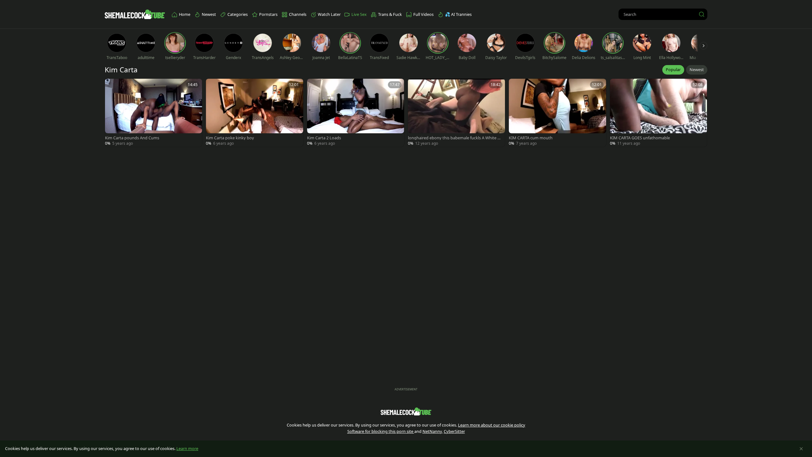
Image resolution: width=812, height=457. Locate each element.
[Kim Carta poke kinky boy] (254, 113)
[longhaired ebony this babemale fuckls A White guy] (456, 113)
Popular (673, 69)
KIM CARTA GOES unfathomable (640, 138)
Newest (697, 69)
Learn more (187, 448)
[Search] (701, 14)
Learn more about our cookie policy (491, 425)
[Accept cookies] (801, 448)
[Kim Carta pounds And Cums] (153, 113)
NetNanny (432, 431)
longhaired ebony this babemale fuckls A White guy (455, 138)
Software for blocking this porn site (380, 431)
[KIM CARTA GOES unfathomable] (658, 113)
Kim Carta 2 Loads (324, 138)
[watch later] (113, 86)
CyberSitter (454, 431)
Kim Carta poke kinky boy (230, 138)
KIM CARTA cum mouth (531, 138)
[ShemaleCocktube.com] (135, 14)
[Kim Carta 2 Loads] (355, 113)
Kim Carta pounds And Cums (132, 138)
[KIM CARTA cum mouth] (557, 113)
